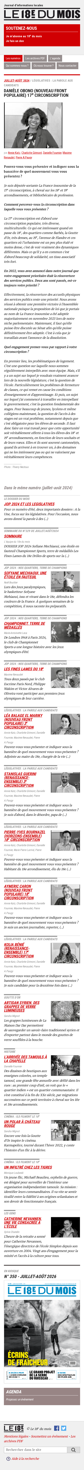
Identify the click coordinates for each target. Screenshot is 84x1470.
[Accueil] (42, 13)
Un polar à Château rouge (22, 1124)
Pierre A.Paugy (24, 157)
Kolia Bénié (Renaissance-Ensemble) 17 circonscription (18, 950)
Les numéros (13, 58)
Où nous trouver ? (44, 65)
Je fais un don (15, 41)
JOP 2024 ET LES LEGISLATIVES (29, 504)
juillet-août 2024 (16, 80)
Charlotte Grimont (31, 153)
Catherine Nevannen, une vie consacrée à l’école (23, 1223)
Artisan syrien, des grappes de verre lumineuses (21, 1006)
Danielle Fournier (52, 153)
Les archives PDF (35, 58)
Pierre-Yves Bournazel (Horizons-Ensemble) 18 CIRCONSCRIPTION (24, 836)
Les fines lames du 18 (24, 669)
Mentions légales (16, 1436)
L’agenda (55, 58)
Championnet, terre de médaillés (24, 625)
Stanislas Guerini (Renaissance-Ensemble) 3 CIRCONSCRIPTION (20, 780)
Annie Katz (14, 153)
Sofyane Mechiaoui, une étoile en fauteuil (25, 575)
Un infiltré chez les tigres (28, 1167)
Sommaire (13, 536)
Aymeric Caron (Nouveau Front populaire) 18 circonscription (18, 892)
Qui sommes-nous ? (17, 65)
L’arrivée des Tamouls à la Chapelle (25, 1059)
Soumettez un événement (49, 1436)
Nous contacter (67, 65)
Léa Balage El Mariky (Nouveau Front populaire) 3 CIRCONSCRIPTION (23, 721)
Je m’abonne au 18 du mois (24, 36)
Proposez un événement (19, 1399)
